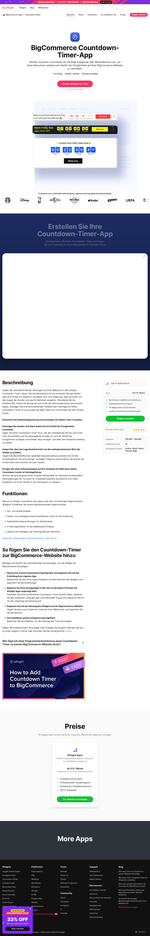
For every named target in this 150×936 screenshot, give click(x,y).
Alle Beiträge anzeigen (128, 907)
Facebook (64, 902)
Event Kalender (8, 894)
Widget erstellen (139, 15)
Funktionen (92, 15)
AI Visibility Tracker (98, 890)
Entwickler (64, 887)
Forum (63, 898)
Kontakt (63, 871)
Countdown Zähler (10, 879)
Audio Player (7, 902)
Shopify (34, 891)
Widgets (22, 8)
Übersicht (70, 15)
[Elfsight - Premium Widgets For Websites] (8, 7)
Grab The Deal (17, 929)
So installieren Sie (108, 15)
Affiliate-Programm (68, 883)
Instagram (64, 905)
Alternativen (95, 909)
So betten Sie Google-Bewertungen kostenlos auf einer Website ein (133, 900)
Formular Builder (9, 906)
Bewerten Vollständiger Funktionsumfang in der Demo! (29, 538)
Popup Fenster (8, 891)
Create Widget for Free (75, 83)
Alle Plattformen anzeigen (44, 914)
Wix (33, 875)
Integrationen (95, 905)
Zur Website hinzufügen (75, 799)
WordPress (36, 883)
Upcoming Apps (96, 917)
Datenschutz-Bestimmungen (53, 932)
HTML (33, 894)
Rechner (5, 898)
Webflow (35, 879)
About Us (64, 875)
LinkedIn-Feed (8, 883)
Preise (123, 15)
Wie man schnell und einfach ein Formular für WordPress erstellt (132, 885)
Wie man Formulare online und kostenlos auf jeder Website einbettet (131, 892)
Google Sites (36, 898)
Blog (32, 8)
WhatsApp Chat (9, 887)
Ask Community (96, 875)
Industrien (94, 913)
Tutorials (93, 902)
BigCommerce (37, 906)
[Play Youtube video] (43, 676)
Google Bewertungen (11, 871)
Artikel (68, 631)
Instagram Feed (8, 875)
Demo (81, 15)
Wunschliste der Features (100, 898)
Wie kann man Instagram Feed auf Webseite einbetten (133, 879)
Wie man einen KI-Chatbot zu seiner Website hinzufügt (131, 872)
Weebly (34, 902)
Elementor (35, 887)
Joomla (34, 910)
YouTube (64, 913)
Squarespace (37, 871)
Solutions (94, 894)
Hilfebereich (43, 8)
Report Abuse (95, 879)
